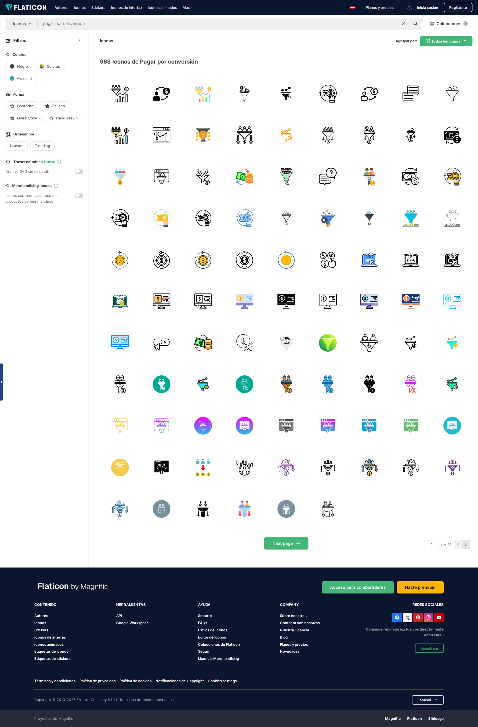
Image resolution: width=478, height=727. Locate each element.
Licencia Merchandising (218, 658)
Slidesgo (436, 718)
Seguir (203, 651)
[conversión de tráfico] (286, 93)
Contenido (45, 604)
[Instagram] (428, 617)
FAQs (202, 623)
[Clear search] (403, 24)
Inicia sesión (427, 7)
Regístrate (458, 7)
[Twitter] (407, 617)
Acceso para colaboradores (358, 587)
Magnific (393, 718)
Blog (284, 637)
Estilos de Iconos (212, 630)
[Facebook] (397, 617)
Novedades (290, 651)
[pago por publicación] (161, 301)
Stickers (98, 7)
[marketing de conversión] (244, 93)
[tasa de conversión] (244, 135)
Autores (61, 7)
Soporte (205, 615)
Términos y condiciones (55, 681)
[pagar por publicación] (369, 259)
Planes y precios (380, 7)
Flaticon (414, 718)
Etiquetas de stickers (52, 658)
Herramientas (131, 604)
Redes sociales (428, 604)
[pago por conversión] (327, 93)
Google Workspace (132, 623)
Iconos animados (162, 7)
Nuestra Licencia (294, 630)
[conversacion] (327, 176)
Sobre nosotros (293, 615)
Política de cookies (135, 681)
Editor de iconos (212, 637)
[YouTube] (439, 617)
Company (289, 604)
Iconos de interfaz (126, 7)
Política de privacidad (97, 681)
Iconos (80, 7)
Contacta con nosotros (300, 623)
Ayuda (204, 604)
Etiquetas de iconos (51, 651)
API (119, 615)
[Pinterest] (418, 617)
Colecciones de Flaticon (219, 644)
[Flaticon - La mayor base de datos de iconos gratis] (26, 7)
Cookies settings (222, 681)
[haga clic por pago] (244, 342)
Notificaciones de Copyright (179, 681)
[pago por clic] (327, 259)
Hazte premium (420, 587)
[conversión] (120, 93)
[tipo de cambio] (244, 176)
